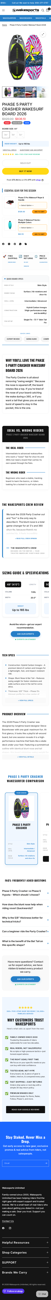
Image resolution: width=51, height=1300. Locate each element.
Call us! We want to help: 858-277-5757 (21, 3)
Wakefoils (41, 18)
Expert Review (13, 339)
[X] (9, 244)
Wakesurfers (9, 18)
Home (4, 25)
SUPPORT (9, 1262)
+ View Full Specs (25, 700)
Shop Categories (14, 1252)
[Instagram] (12, 1228)
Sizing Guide (31, 339)
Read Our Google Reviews (25, 1110)
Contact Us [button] (8, 1221)
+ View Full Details (25, 757)
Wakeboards (26, 18)
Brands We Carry (14, 1272)
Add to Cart (39, 212)
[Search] (43, 10)
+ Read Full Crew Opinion (26, 538)
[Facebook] (4, 244)
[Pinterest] (15, 244)
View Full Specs (9, 150)
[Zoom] (43, 34)
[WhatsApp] (21, 244)
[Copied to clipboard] (26, 244)
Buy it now (25, 171)
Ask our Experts (25, 634)
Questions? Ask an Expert (31, 150)
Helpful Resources (15, 1242)
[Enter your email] (46, 1163)
